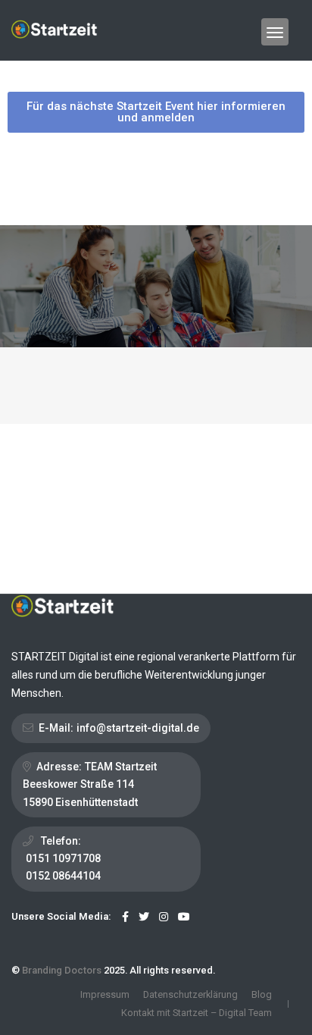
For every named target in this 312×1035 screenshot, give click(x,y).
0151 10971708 (63, 858)
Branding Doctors (61, 970)
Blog (261, 994)
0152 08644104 (63, 876)
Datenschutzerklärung (190, 994)
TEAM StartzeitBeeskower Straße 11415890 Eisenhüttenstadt (90, 784)
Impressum (104, 994)
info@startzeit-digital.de (137, 728)
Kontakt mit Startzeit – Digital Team (196, 1012)
